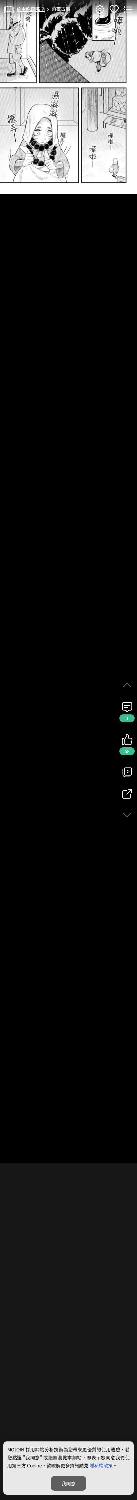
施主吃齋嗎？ (31, 9)
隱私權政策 (101, 1465)
